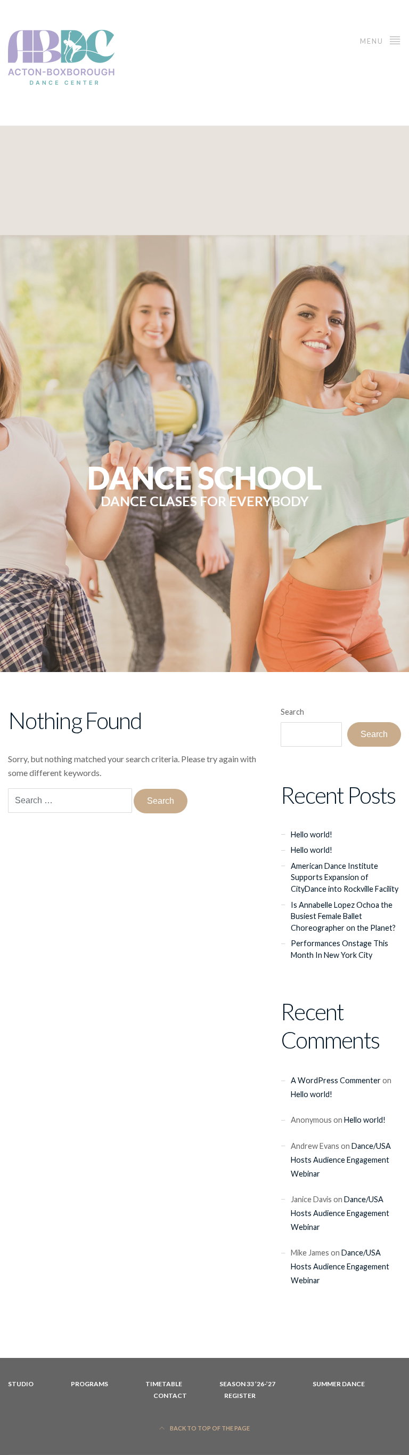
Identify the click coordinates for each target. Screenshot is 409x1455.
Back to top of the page (209, 1428)
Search (292, 711)
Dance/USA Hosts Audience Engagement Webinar (341, 1159)
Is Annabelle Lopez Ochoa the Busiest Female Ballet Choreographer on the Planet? (343, 916)
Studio (21, 1384)
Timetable (163, 1384)
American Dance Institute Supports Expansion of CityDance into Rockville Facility (344, 877)
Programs (89, 1384)
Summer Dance (339, 1384)
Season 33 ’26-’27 (247, 1384)
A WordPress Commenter (336, 1080)
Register (240, 1396)
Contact (170, 1396)
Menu (373, 41)
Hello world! (311, 834)
